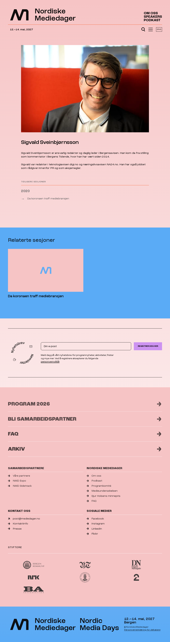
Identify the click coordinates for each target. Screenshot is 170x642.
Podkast (152, 20)
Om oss (151, 13)
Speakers (153, 16)
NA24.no (112, 164)
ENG (159, 29)
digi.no (74, 164)
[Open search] (143, 29)
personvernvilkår (50, 361)
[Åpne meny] (150, 29)
